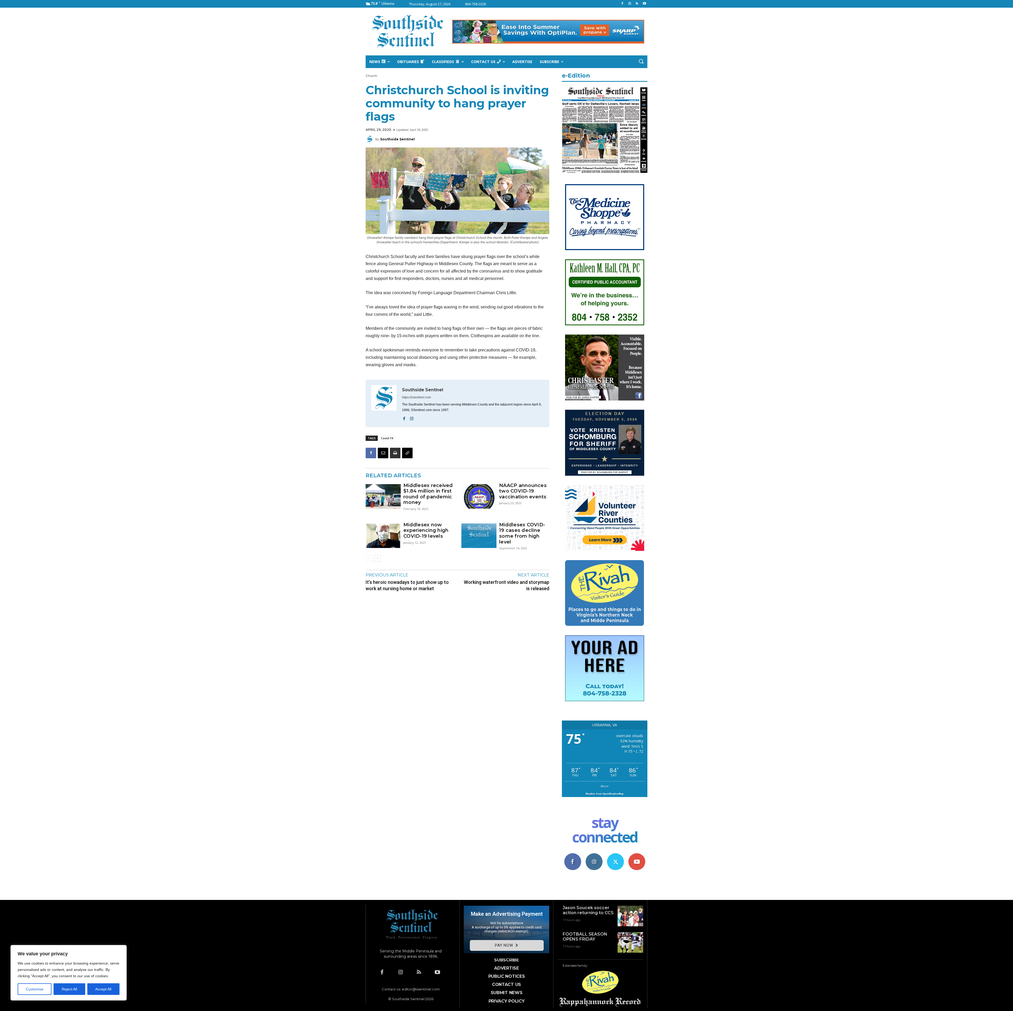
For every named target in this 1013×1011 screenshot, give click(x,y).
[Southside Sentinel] (370, 139)
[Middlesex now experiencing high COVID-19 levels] (383, 535)
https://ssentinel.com (416, 397)
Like (573, 855)
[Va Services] (604, 549)
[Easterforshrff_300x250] (604, 399)
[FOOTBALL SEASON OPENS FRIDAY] (630, 942)
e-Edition (576, 75)
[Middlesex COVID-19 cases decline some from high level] (478, 535)
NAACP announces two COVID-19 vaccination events (523, 491)
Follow (594, 855)
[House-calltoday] (604, 699)
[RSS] (637, 4)
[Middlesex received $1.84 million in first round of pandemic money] (383, 496)
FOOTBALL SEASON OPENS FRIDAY (585, 937)
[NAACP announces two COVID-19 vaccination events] (478, 496)
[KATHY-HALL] (604, 323)
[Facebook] (622, 4)
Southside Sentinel (397, 139)
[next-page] (377, 558)
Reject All (69, 989)
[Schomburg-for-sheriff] (604, 474)
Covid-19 (387, 438)
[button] (641, 61)
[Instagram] (630, 4)
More (605, 786)
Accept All (103, 989)
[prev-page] (369, 558)
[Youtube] (644, 4)
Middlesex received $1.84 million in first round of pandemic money (428, 494)
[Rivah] (604, 624)
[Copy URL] (407, 453)
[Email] (383, 453)
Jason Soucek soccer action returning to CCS (588, 910)
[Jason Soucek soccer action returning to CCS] (630, 916)
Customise (35, 989)
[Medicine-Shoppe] (604, 248)
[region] (69, 972)
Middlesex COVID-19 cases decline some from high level (522, 533)
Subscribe (637, 855)
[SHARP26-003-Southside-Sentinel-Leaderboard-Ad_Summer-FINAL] (548, 32)
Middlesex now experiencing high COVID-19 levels (425, 530)
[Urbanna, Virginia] (408, 31)
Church (371, 76)
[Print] (395, 453)
